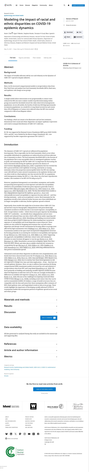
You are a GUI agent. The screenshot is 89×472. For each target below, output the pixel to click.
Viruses (6, 376)
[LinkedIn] (11, 435)
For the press (29, 423)
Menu (16, 5)
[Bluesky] (6, 435)
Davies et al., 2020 (28, 235)
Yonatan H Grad (40, 33)
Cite (80, 32)
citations (66, 46)
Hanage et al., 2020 (14, 260)
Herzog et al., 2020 (25, 245)
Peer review (37, 58)
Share (68, 37)
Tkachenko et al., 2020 (23, 191)
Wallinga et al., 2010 (35, 229)
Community (43, 5)
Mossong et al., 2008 (10, 241)
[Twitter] (15, 435)
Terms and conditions (11, 427)
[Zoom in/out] (6, 466)
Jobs (6, 419)
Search (65, 5)
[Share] (2, 466)
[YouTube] (29, 435)
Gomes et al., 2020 (48, 189)
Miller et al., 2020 (40, 235)
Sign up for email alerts (44, 389)
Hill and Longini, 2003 (21, 189)
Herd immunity (14, 369)
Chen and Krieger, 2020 (40, 258)
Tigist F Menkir (18, 33)
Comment (79, 37)
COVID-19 (44, 367)
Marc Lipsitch (50, 33)
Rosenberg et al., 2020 (15, 247)
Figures (24, 58)
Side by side (47, 58)
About (51, 5)
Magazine (35, 5)
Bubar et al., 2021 (48, 229)
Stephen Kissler (29, 33)
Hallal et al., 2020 (29, 247)
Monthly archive (30, 421)
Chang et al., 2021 (35, 275)
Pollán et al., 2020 (37, 245)
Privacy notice (44, 393)
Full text (13, 58)
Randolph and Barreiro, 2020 (23, 166)
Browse (27, 5)
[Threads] (33, 435)
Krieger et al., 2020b (21, 279)
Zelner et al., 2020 (48, 275)
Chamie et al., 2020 (41, 256)
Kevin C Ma (7, 33)
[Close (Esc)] (0, 466)
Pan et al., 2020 (26, 258)
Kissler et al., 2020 (10, 277)
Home (21, 5)
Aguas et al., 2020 (10, 191)
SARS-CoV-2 (37, 367)
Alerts (69, 5)
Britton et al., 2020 (35, 189)
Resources (28, 425)
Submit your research (78, 5)
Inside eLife (28, 419)
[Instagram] (24, 435)
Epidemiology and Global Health (14, 16)
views (66, 43)
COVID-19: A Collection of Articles (71, 65)
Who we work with (10, 421)
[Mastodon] (20, 435)
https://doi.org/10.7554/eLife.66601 (24, 49)
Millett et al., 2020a (14, 258)
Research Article (9, 13)
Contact (7, 425)
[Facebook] (38, 435)
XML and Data (29, 427)
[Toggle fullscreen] (4, 466)
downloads (75, 43)
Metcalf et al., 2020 (19, 218)
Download (70, 32)
